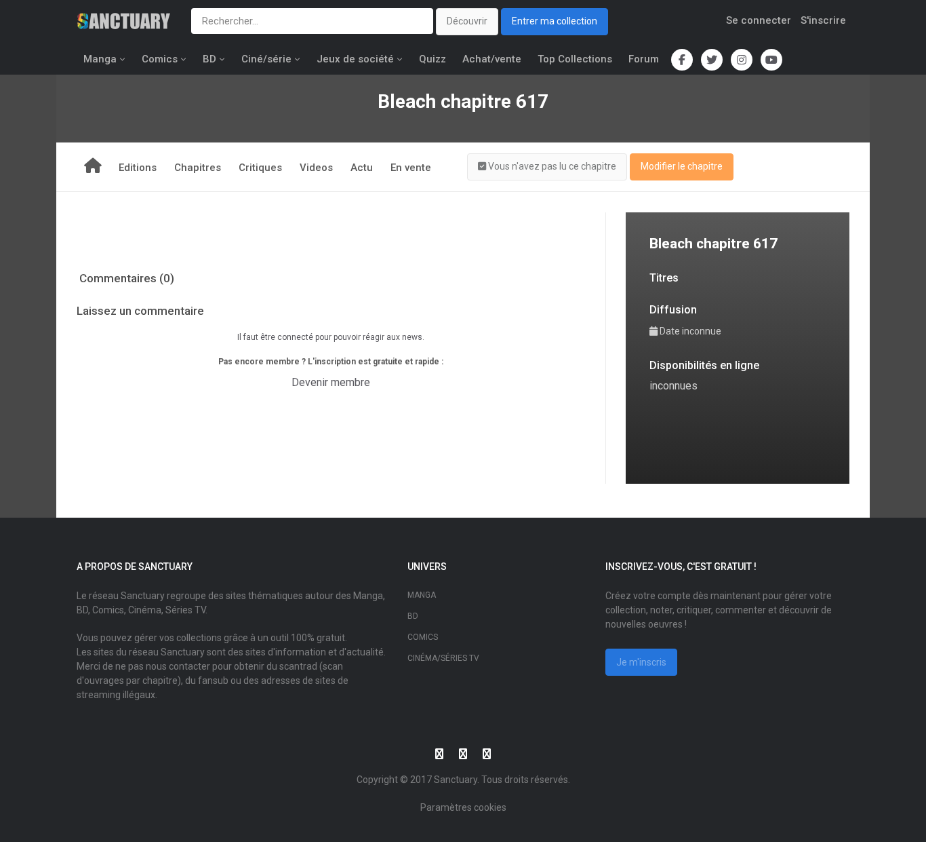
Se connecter (758, 20)
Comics (160, 59)
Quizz (432, 59)
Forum (643, 59)
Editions (138, 167)
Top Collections (575, 59)
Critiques (260, 167)
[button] (547, 166)
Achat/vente (491, 59)
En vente (410, 167)
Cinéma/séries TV (443, 658)
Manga (100, 59)
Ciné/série (266, 59)
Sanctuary (455, 779)
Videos (316, 167)
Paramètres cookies (463, 807)
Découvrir (467, 21)
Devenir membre (330, 382)
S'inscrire (823, 20)
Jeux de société (355, 59)
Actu (361, 167)
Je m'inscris (641, 662)
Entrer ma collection (554, 21)
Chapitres (197, 167)
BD (209, 59)
